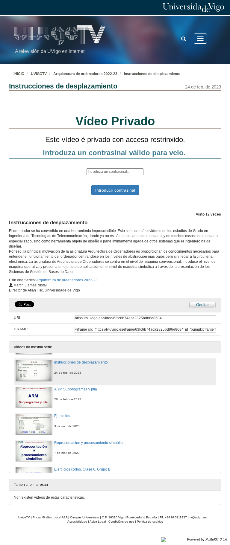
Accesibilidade (77, 521)
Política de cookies (150, 521)
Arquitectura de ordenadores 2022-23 (85, 74)
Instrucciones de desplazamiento (152, 74)
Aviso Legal (98, 521)
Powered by (207, 539)
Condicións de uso (121, 521)
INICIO (18, 74)
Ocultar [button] (202, 305)
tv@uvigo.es (198, 517)
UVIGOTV (39, 74)
